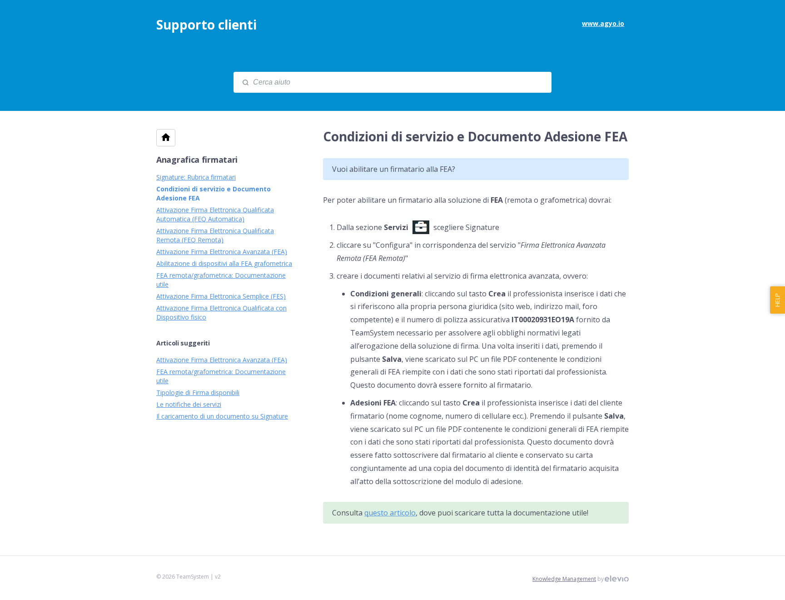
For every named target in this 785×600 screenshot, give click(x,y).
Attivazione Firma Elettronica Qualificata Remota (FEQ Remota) (215, 235)
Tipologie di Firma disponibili (197, 392)
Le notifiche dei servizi (188, 404)
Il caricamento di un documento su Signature (222, 416)
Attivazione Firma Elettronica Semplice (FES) (221, 296)
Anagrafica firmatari (197, 159)
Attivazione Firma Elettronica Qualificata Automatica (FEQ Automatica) (215, 214)
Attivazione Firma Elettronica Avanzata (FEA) (221, 251)
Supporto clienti (206, 24)
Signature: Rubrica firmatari (196, 177)
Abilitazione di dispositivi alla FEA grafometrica (224, 263)
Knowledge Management (564, 579)
